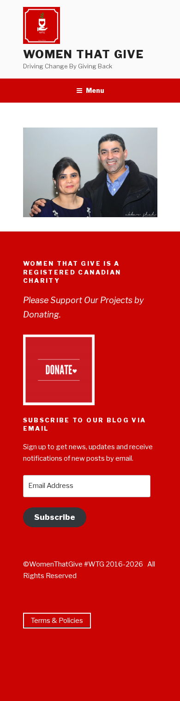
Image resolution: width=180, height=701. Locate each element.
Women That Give (83, 54)
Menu (95, 90)
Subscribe (54, 517)
